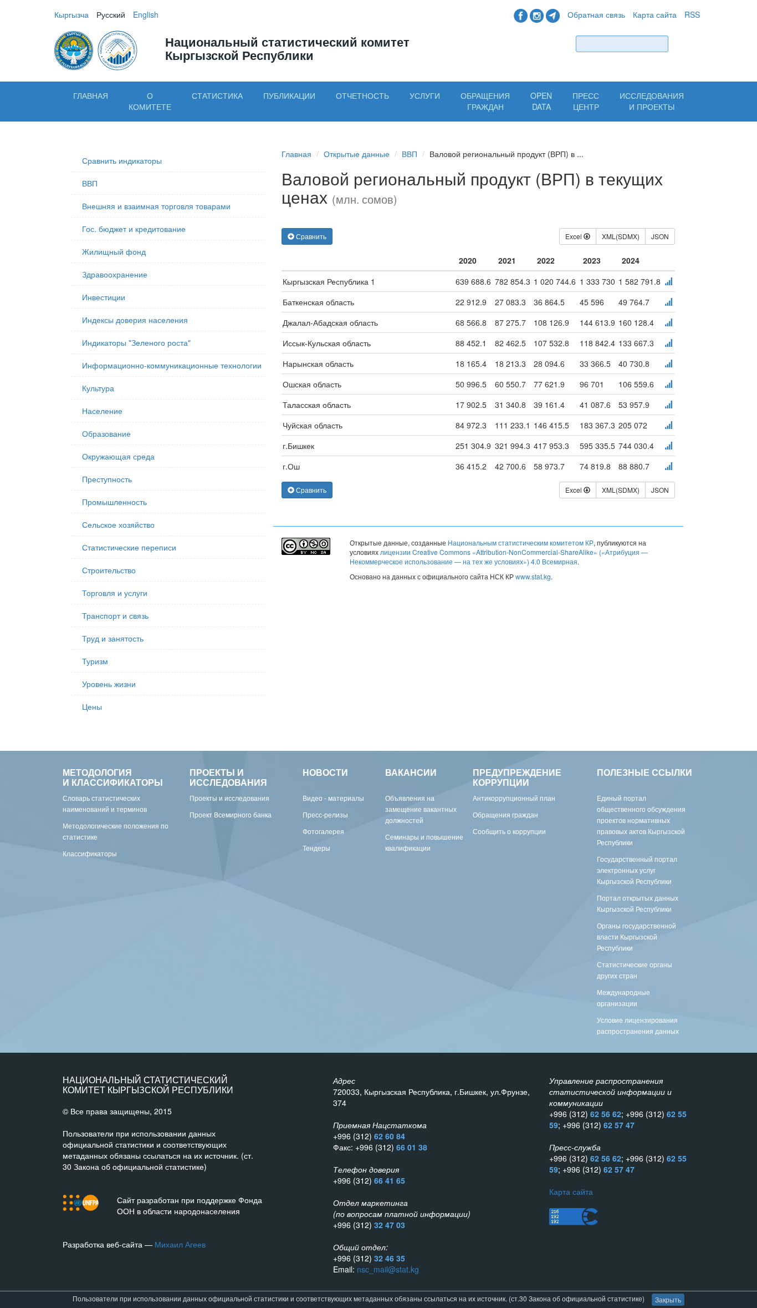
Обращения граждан (485, 101)
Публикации (289, 95)
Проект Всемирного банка (231, 814)
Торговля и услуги (114, 592)
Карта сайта (655, 14)
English (145, 14)
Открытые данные (357, 153)
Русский (110, 14)
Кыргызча (71, 14)
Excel (574, 236)
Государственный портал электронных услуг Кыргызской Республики (637, 870)
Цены (92, 706)
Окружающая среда (118, 456)
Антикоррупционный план (514, 797)
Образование (106, 433)
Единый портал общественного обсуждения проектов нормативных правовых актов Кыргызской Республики (641, 820)
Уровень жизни (109, 683)
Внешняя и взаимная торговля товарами (156, 205)
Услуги (425, 95)
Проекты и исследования (229, 797)
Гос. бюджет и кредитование (134, 228)
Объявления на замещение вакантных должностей (421, 809)
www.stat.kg (533, 576)
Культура (98, 387)
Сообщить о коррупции (509, 831)
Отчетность (362, 95)
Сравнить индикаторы (122, 160)
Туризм (95, 660)
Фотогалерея (323, 831)
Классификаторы (90, 853)
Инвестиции (103, 296)
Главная (90, 95)
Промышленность (114, 501)
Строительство (109, 569)
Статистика (217, 95)
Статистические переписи (129, 547)
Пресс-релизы (325, 814)
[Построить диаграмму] (668, 281)
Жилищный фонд (114, 251)
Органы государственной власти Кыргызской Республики (636, 936)
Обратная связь (596, 14)
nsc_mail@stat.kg (388, 1269)
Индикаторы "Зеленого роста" (136, 342)
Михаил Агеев (180, 1244)
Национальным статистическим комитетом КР (521, 542)
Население (102, 410)
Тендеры (316, 847)
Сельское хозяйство (118, 524)
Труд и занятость (113, 638)
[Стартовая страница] (97, 49)
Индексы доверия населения (135, 319)
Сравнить (310, 236)
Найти (687, 43)
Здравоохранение (114, 274)
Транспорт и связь (115, 615)
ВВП (90, 183)
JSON (660, 236)
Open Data (541, 101)
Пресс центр (585, 101)
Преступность (107, 478)
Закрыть (668, 1299)
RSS (692, 14)
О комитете (150, 101)
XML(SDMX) (621, 236)
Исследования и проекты (652, 101)
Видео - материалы (333, 797)
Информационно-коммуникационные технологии (172, 365)
